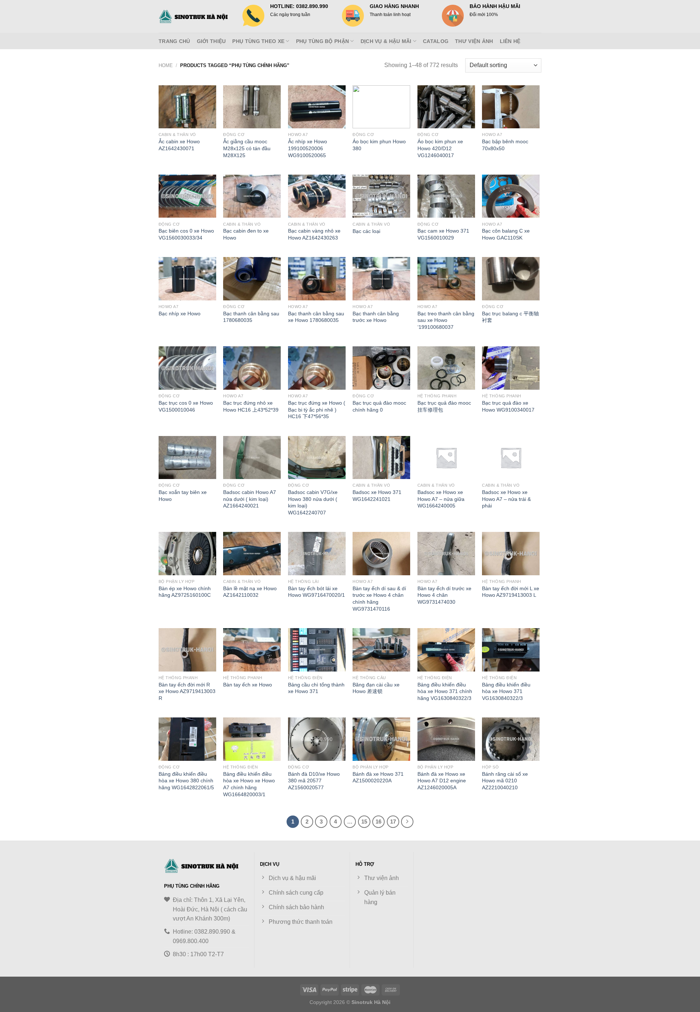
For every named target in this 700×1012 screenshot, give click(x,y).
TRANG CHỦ (174, 41)
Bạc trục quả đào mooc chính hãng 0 (379, 406)
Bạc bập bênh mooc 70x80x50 (505, 145)
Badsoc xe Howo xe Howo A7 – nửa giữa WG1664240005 (440, 499)
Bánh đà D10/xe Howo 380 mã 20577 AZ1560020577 (314, 780)
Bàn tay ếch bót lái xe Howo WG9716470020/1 (316, 591)
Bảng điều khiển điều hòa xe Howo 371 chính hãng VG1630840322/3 (444, 691)
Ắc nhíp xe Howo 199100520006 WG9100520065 (307, 148)
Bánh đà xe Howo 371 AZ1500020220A (378, 777)
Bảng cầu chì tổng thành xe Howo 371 (316, 688)
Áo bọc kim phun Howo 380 (379, 145)
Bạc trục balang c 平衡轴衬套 (510, 317)
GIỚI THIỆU (211, 41)
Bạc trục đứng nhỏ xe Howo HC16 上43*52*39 (251, 406)
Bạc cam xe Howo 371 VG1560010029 (443, 234)
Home (166, 65)
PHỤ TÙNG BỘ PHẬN (322, 41)
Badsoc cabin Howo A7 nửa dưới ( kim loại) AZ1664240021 (249, 499)
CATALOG (435, 41)
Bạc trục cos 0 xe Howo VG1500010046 (186, 406)
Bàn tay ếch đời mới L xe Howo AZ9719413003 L (510, 591)
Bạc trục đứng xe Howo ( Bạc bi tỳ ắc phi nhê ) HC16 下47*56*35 (316, 409)
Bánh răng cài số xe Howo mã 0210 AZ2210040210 (505, 780)
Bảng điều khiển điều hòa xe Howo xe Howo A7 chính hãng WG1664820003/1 (249, 784)
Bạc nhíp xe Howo (180, 313)
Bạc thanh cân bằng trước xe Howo (376, 317)
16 (378, 821)
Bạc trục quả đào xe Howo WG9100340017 (508, 406)
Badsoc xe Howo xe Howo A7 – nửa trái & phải (506, 499)
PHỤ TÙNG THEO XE (258, 41)
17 (393, 821)
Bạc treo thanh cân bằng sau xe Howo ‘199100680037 (445, 320)
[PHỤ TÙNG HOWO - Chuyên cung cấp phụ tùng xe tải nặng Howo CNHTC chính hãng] (195, 16)
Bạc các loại (366, 231)
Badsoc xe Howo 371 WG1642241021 (377, 495)
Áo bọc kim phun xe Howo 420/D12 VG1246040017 (440, 148)
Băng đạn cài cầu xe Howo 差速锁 (376, 688)
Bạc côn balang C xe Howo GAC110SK (506, 234)
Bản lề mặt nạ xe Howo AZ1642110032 (250, 591)
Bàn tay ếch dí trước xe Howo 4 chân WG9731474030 (444, 595)
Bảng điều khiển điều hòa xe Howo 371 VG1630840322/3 (506, 691)
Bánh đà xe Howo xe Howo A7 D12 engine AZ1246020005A (441, 780)
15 (364, 821)
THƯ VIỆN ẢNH (474, 41)
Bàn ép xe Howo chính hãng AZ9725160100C (185, 591)
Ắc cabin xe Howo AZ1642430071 (179, 145)
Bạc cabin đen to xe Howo (246, 234)
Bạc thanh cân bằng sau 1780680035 (251, 317)
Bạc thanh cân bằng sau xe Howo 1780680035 (316, 317)
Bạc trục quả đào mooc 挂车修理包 (444, 406)
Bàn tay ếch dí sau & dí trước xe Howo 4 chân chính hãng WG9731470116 (379, 598)
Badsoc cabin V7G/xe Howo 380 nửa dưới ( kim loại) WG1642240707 (313, 502)
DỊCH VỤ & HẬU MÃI (386, 41)
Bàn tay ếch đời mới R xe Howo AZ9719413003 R (187, 691)
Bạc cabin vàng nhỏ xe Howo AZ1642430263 (314, 234)
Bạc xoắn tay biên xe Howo (183, 495)
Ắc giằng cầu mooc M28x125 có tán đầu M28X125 (247, 148)
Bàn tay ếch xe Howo (247, 685)
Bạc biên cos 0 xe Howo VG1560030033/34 (186, 234)
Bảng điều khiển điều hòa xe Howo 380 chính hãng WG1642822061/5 (186, 780)
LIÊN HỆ (510, 41)
